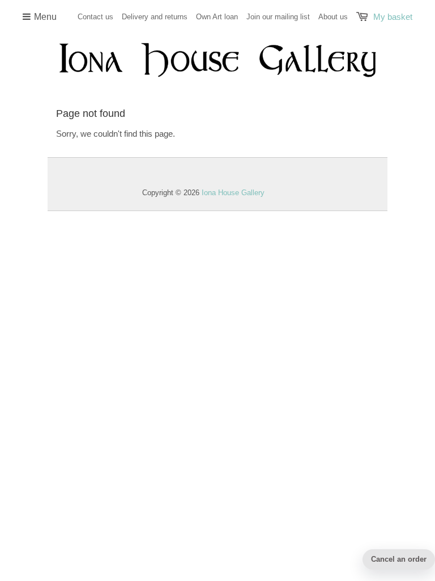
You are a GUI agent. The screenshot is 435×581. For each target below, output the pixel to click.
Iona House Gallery (233, 192)
